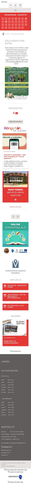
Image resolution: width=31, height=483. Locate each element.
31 (22, 27)
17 (2, 24)
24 (26, 24)
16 (26, 21)
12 (12, 21)
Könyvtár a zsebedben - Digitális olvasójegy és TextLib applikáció (15, 156)
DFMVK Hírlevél (15, 207)
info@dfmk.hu (8, 439)
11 (9, 21)
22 (19, 24)
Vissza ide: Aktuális (15, 121)
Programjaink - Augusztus (15, 15)
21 (16, 24)
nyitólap (7, 34)
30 (19, 27)
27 (9, 27)
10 (6, 21)
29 (16, 27)
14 (19, 21)
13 (16, 21)
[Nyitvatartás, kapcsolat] (15, 5)
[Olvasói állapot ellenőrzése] (20, 5)
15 (22, 21)
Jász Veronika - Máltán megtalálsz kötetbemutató (16, 296)
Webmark (12, 466)
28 (13, 27)
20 (13, 24)
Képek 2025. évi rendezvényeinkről (11, 342)
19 (9, 24)
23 (22, 24)
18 (6, 24)
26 (6, 27)
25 (3, 27)
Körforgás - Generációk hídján (16, 286)
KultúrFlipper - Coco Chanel (15, 306)
